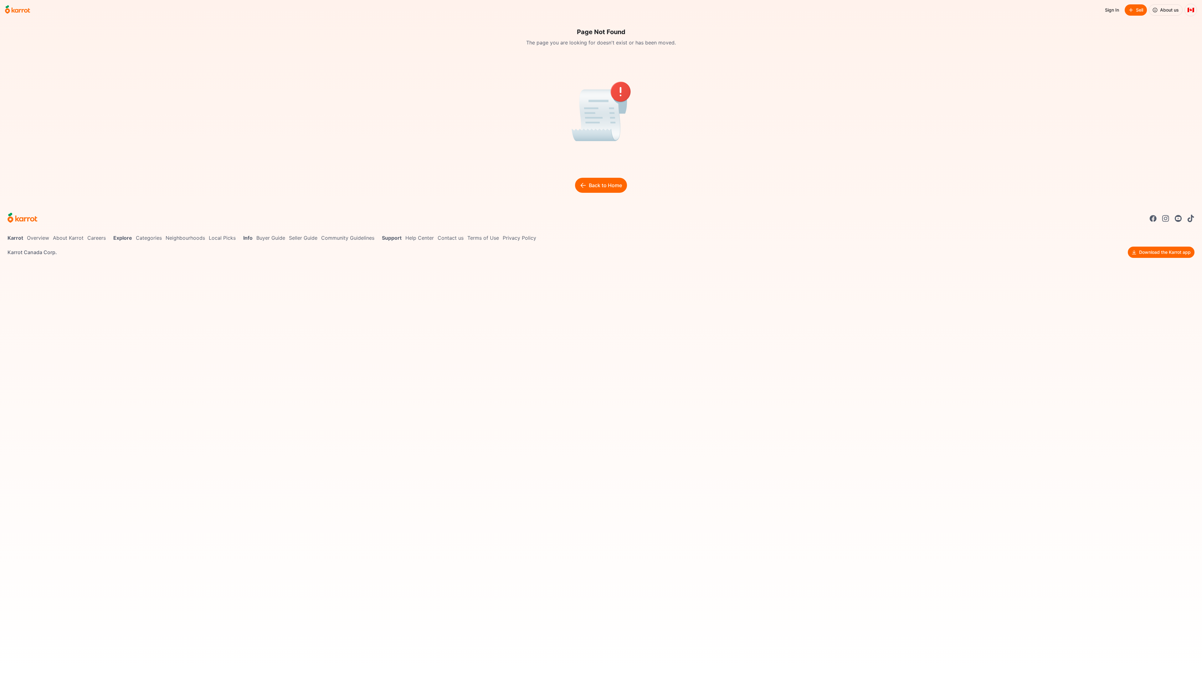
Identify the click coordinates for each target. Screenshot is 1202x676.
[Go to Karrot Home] (22, 218)
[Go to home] (17, 10)
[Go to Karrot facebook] (1153, 218)
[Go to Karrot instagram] (1165, 218)
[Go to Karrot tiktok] (1190, 218)
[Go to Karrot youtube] (1178, 218)
